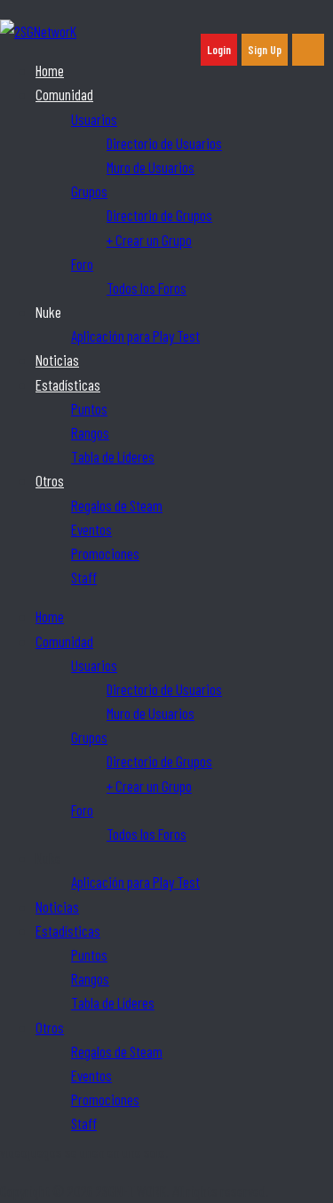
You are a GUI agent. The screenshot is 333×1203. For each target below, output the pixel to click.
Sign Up (264, 50)
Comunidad (64, 94)
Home (50, 70)
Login (219, 50)
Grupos (89, 191)
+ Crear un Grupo (149, 240)
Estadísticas (68, 384)
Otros (50, 480)
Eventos (91, 529)
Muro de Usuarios (150, 167)
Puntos (89, 408)
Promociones (105, 553)
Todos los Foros (146, 288)
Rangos (90, 432)
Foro (82, 264)
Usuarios (94, 119)
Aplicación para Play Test (135, 335)
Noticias (57, 359)
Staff (84, 577)
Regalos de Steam (117, 505)
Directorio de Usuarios (164, 143)
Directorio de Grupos (159, 215)
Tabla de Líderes (113, 456)
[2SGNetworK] (38, 31)
